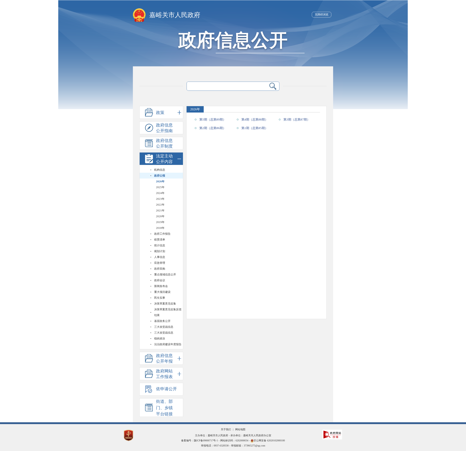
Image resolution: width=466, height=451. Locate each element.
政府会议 (159, 280)
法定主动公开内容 (164, 159)
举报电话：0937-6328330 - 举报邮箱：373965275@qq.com (233, 445)
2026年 (160, 181)
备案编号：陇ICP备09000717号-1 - (200, 440)
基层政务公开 (162, 321)
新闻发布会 (161, 286)
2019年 (160, 222)
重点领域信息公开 (165, 274)
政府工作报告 (162, 233)
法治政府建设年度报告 (167, 344)
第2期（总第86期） (212, 128)
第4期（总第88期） (254, 119)
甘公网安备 (233, 440)
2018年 (160, 227)
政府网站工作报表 (164, 374)
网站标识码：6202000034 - (235, 440)
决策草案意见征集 (165, 303)
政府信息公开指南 (164, 128)
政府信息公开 (233, 40)
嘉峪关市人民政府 (174, 15)
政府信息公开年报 (164, 358)
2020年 (160, 216)
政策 (160, 112)
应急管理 (159, 262)
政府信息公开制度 (164, 143)
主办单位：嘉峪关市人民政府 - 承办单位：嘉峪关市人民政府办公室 (233, 435)
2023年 (160, 198)
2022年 (160, 204)
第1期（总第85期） (254, 128)
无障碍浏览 (321, 14)
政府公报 (159, 175)
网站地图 (240, 429)
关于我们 (226, 429)
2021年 (160, 210)
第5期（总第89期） (212, 119)
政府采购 (159, 268)
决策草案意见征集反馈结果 (167, 312)
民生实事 (159, 297)
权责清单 (159, 239)
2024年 (160, 193)
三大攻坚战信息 (163, 326)
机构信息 (159, 169)
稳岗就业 (159, 338)
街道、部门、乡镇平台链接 (164, 407)
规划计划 (159, 251)
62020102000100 (276, 440)
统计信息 (159, 245)
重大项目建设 (162, 291)
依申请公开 (166, 389)
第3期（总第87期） (296, 119)
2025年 (160, 187)
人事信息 (159, 257)
